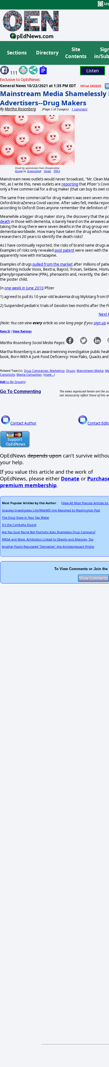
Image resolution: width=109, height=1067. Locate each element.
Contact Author (23, 423)
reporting (69, 184)
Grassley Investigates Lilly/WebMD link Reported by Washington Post (51, 510)
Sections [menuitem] (17, 52)
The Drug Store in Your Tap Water (25, 518)
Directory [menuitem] (47, 52)
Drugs (70, 371)
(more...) (49, 375)
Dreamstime (34, 171)
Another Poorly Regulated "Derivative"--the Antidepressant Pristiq (48, 547)
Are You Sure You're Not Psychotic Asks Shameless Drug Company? (49, 532)
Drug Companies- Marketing (44, 371)
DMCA (57, 171)
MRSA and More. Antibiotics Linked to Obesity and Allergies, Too (47, 539)
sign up (100, 322)
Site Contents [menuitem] (75, 53)
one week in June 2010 (24, 287)
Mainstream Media (90, 371)
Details (47, 171)
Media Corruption (29, 375)
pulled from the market (52, 264)
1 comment (79, 109)
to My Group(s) (13, 382)
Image (19, 171)
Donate (70, 478)
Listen (92, 71)
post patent (64, 250)
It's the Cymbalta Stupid (19, 525)
